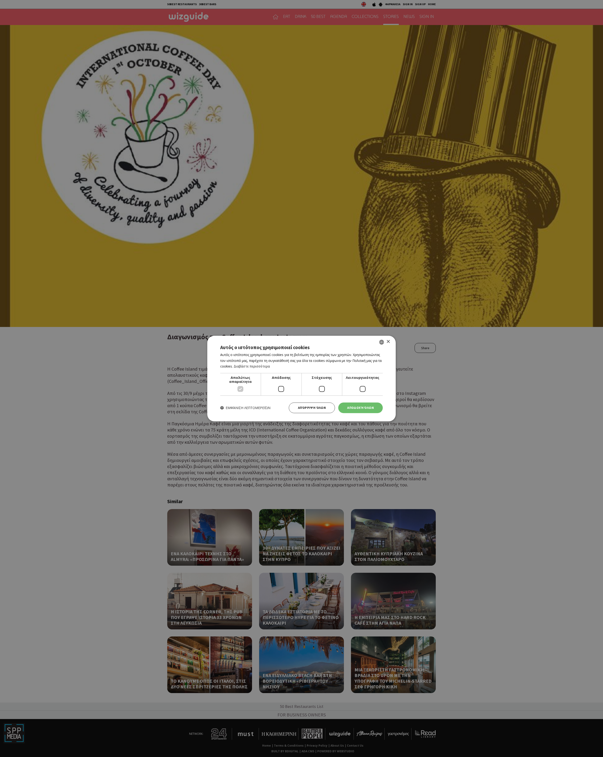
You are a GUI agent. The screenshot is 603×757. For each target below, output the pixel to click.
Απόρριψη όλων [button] (312, 408)
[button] (245, 408)
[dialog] (301, 378)
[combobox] (381, 342)
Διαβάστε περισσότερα (252, 366)
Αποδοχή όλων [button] (360, 408)
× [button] (388, 341)
